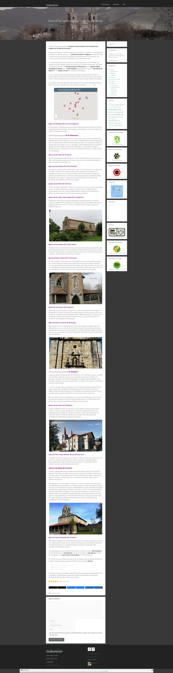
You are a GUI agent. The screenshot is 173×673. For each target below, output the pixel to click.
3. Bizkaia (112, 89)
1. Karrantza (53, 593)
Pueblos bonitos (116, 117)
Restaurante (120, 237)
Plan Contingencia (117, 177)
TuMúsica (112, 75)
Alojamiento (113, 237)
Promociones (111, 95)
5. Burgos (112, 93)
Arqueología (111, 104)
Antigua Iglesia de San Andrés (58, 371)
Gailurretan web (105, 4)
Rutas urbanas (112, 118)
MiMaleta (112, 73)
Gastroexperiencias (113, 79)
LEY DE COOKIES (92, 656)
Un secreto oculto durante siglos (63, 565)
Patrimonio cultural (116, 112)
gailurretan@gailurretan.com (53, 665)
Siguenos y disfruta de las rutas (116, 253)
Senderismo (114, 121)
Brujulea (110, 69)
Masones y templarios (59, 567)
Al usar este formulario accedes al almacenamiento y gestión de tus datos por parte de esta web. (76, 634)
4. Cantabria (113, 91)
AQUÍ (96, 663)
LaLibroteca (113, 71)
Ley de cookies (105, 671)
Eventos (110, 77)
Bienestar (120, 105)
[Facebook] (93, 649)
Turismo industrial (115, 125)
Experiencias (116, 4)
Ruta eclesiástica (58, 569)
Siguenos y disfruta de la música (117, 269)
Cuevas (110, 107)
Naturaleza (115, 109)
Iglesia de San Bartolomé (57, 135)
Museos (117, 107)
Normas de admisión (117, 160)
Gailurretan (89, 85)
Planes (58, 593)
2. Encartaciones (114, 87)
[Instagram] (89, 649)
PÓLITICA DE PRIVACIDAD (94, 653)
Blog (124, 4)
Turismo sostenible (117, 144)
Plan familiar (114, 115)
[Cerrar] (152, 670)
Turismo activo (114, 123)
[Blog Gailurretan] (52, 4)
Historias (110, 81)
